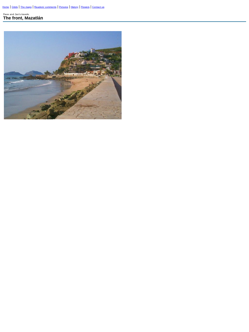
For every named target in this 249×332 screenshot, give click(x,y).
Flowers (85, 7)
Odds (15, 7)
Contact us (98, 7)
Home (5, 7)
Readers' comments (45, 7)
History (74, 7)
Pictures (63, 7)
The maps (26, 7)
